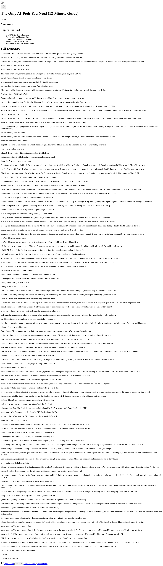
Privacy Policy (42, 564)
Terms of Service (30, 564)
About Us (18, 564)
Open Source (9, 564)
